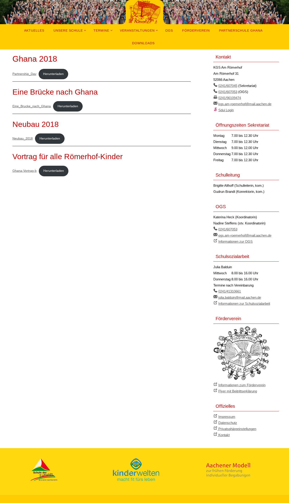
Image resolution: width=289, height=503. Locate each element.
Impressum (226, 417)
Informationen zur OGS (235, 241)
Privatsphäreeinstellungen (236, 429)
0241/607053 (227, 92)
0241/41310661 (229, 291)
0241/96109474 (229, 98)
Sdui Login (226, 110)
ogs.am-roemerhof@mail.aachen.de (244, 235)
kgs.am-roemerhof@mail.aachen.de (244, 104)
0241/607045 (227, 86)
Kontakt (223, 435)
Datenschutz (227, 423)
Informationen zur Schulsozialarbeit (244, 303)
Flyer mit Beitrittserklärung (237, 391)
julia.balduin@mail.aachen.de (239, 297)
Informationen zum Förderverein (242, 385)
